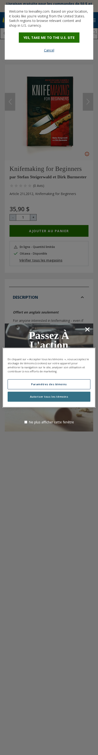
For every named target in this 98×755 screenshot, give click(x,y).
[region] (48, 377)
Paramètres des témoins (49, 384)
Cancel (49, 50)
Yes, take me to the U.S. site (49, 37)
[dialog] (49, 32)
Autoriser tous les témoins (49, 396)
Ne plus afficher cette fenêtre (51, 422)
